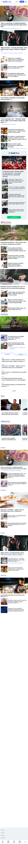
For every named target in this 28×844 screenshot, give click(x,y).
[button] (26, 2)
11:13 (2, 370)
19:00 (3, 358)
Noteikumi (3, 835)
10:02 (3, 376)
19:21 (3, 383)
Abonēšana (3, 837)
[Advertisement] (14, 675)
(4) (15, 339)
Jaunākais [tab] (7, 354)
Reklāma (2, 830)
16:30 (3, 364)
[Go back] (1, 2)
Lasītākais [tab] (20, 354)
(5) (11, 99)
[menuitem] (16, 1)
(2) (18, 602)
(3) (21, 68)
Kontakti (2, 832)
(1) (1, 51)
